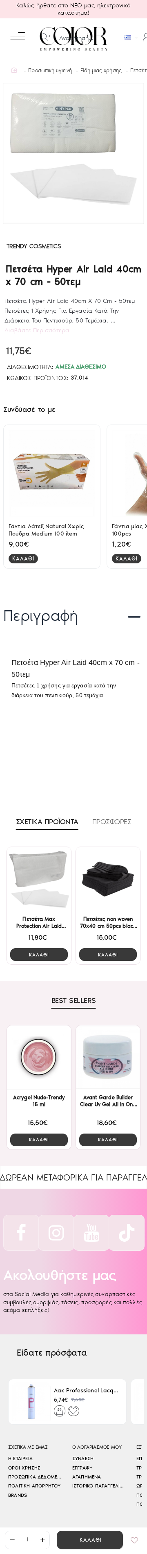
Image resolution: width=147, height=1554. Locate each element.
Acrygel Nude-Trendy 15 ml (39, 1100)
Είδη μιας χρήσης (101, 70)
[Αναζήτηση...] (44, 38)
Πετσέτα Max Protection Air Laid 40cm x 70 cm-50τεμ (39, 923)
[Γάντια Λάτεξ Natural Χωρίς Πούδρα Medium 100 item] (51, 473)
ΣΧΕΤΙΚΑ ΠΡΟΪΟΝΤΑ (47, 821)
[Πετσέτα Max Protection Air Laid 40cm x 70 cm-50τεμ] (39, 879)
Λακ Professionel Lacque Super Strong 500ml (87, 1390)
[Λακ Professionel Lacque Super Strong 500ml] (31, 1402)
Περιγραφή (40, 615)
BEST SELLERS (73, 1000)
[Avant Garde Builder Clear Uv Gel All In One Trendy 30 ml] (108, 1057)
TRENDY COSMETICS (34, 246)
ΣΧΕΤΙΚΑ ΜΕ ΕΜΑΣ (28, 1447)
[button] (90, 1540)
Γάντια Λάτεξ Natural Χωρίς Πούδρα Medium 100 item (46, 530)
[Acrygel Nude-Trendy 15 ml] (39, 1057)
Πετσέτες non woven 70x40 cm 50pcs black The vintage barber (108, 923)
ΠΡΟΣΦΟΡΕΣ (111, 821)
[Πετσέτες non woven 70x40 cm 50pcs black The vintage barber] (108, 879)
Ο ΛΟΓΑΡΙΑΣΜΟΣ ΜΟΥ (97, 1447)
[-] (12, 1540)
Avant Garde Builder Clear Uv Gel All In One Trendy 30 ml (108, 1101)
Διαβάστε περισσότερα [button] (36, 330)
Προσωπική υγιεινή (50, 70)
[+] (42, 1540)
